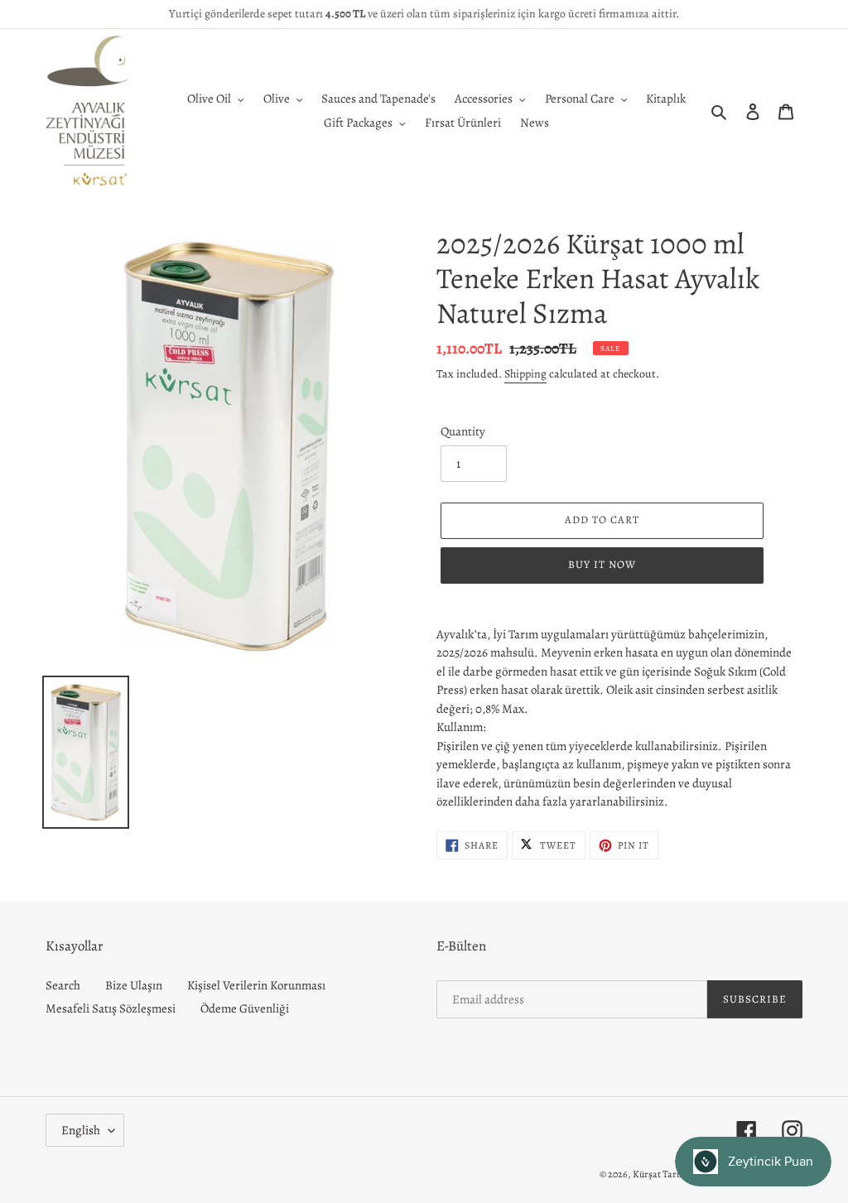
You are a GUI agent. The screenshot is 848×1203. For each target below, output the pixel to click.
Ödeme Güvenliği (244, 1008)
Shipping (525, 374)
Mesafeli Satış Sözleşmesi (111, 1008)
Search (63, 985)
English (80, 1130)
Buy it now (602, 564)
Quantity (463, 431)
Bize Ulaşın (133, 985)
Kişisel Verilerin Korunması (256, 985)
